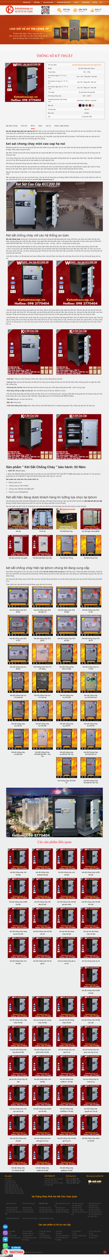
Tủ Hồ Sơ (42, 531)
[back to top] (105, 1252)
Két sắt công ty (94, 1208)
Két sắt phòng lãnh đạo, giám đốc (94, 1215)
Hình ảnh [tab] (24, 126)
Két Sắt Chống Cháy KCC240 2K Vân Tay (91, 781)
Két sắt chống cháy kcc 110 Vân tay (42, 696)
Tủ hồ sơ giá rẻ (44, 1235)
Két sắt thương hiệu (45, 1210)
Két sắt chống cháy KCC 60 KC (18, 611)
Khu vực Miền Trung (73, 1181)
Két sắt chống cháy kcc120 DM (66, 696)
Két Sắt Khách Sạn (66, 531)
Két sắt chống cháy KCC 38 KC (42, 639)
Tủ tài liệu (59, 1231)
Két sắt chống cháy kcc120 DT (18, 725)
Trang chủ (27, 2)
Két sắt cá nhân (28, 1210)
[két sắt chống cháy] (54, 206)
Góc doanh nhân (48, 2)
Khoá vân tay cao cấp (30, 1218)
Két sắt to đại (76, 1208)
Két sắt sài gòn (11, 1203)
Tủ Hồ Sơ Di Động (45, 1238)
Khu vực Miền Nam (73, 1183)
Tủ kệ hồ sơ (93, 1238)
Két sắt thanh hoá (95, 1203)
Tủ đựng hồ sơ (28, 1235)
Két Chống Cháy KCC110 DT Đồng (42, 668)
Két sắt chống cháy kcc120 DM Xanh (91, 696)
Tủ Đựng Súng (10, 1181)
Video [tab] (40, 126)
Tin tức (76, 2)
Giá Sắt (74, 1238)
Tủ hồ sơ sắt (76, 1231)
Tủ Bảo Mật (49, 1185)
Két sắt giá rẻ (60, 1208)
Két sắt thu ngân (77, 1210)
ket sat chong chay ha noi (91, 961)
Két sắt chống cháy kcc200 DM (18, 753)
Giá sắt (8, 1233)
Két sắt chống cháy (62, 1210)
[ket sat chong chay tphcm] (30, 283)
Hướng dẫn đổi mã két (63, 2)
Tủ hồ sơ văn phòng (62, 1235)
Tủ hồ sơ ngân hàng (79, 1235)
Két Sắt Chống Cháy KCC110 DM (67, 668)
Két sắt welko (27, 1208)
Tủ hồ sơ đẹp (10, 1231)
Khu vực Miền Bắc (73, 1179)
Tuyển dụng (85, 2)
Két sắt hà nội (93, 1205)
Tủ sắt (91, 1233)
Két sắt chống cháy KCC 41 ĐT (18, 639)
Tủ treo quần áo (28, 1233)
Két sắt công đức (94, 1210)
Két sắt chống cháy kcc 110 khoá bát (18, 696)
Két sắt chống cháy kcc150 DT (66, 725)
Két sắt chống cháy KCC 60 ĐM (66, 611)
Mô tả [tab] (33, 126)
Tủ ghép (42, 1233)
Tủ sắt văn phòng (45, 1231)
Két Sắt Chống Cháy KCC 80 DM (67, 639)
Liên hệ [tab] (48, 126)
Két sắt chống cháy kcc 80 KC (18, 668)
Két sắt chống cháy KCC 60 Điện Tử (42, 611)
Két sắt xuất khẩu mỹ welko (18, 558)
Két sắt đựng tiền (12, 1208)
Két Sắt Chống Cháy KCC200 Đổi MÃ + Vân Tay (42, 754)
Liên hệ (95, 2)
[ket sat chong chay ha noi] (54, 812)
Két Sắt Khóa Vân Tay (46, 1212)
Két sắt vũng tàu (77, 1203)
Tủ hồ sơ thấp (27, 1231)
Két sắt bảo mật (11, 1210)
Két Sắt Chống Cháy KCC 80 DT (91, 639)
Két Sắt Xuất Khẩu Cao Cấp (42, 558)
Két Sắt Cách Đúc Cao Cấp (14, 1191)
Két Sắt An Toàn (11, 1183)
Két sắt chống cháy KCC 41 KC (90, 611)
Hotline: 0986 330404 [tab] (61, 126)
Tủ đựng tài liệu (11, 1235)
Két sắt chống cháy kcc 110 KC (91, 668)
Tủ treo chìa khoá (95, 1231)
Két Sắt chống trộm (12, 1218)
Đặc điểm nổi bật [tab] (11, 126)
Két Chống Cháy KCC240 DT (66, 781)
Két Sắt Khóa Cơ (28, 1212)
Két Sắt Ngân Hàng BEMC (91, 531)
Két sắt (18, 531)
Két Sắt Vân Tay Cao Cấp (14, 1189)
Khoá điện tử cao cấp (46, 1218)
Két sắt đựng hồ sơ (95, 1212)
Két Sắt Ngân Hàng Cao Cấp (15, 1193)
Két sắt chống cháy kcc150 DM (42, 725)
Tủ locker (59, 1233)
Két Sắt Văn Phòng (66, 558)
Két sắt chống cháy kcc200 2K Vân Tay (66, 753)
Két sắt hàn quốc (45, 1208)
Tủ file (74, 1233)
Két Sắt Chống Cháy (91, 558)
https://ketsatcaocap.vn (46, 179)
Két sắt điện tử (77, 1205)
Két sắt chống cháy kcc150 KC (91, 725)
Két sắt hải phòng (29, 1203)
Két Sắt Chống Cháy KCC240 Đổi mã (91, 753)
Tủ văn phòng (93, 1235)
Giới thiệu (37, 2)
